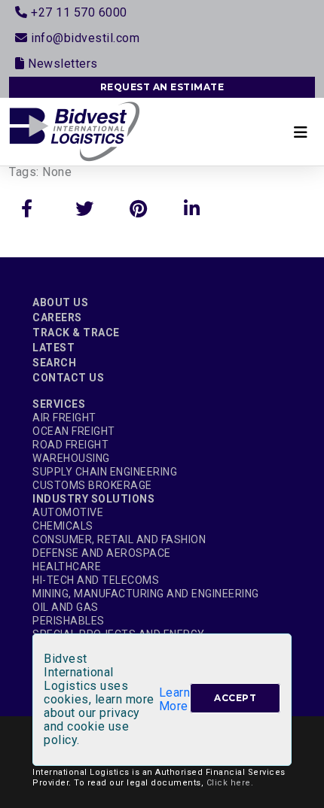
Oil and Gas (65, 607)
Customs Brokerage (92, 485)
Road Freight (70, 445)
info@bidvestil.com (83, 38)
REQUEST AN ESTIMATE (162, 87)
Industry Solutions (93, 499)
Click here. (230, 783)
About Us (60, 302)
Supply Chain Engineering (104, 472)
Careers (57, 317)
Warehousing (71, 458)
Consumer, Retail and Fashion (119, 539)
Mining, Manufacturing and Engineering (145, 594)
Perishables (68, 621)
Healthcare (66, 566)
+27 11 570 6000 (77, 12)
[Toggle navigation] (300, 132)
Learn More (175, 699)
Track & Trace (76, 333)
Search (54, 363)
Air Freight (64, 418)
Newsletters (61, 63)
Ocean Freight (73, 431)
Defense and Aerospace (101, 553)
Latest (53, 348)
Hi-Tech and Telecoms (95, 580)
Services (58, 404)
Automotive (67, 512)
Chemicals (62, 526)
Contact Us (68, 378)
